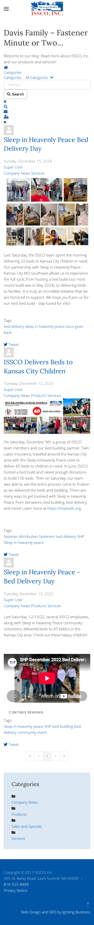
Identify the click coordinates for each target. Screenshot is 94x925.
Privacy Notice (15, 890)
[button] (6, 9)
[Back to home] (47, 9)
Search (17, 94)
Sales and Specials (27, 826)
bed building (62, 726)
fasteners (47, 536)
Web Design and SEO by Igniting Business (55, 911)
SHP (80, 536)
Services (38, 173)
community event (32, 732)
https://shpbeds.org (64, 508)
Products (38, 395)
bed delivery (14, 326)
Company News (17, 173)
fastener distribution (21, 536)
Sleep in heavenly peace (24, 542)
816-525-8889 (16, 884)
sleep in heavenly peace (45, 326)
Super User (13, 167)
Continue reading (26, 712)
